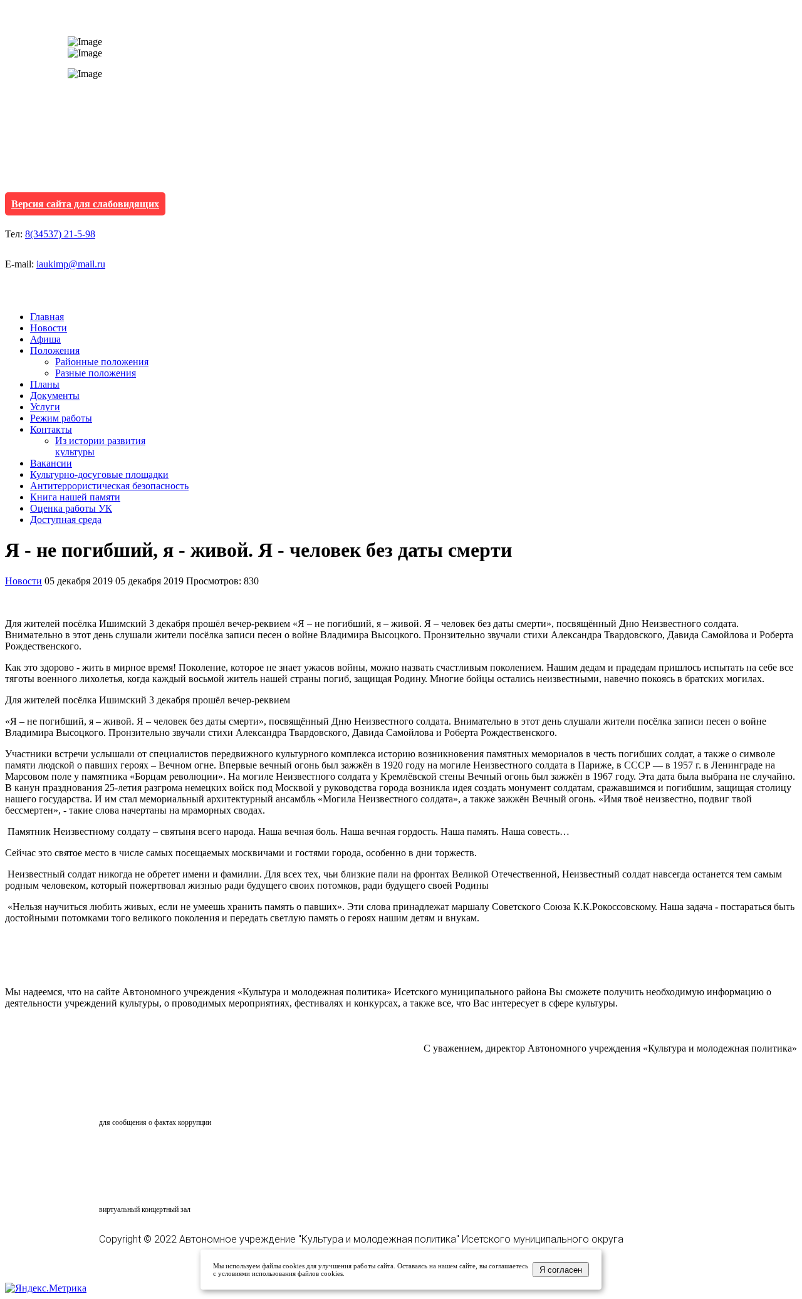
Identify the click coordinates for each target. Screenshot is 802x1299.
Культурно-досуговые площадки (99, 474)
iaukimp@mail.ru (70, 264)
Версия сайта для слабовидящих (85, 204)
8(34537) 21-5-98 (60, 234)
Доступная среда (66, 519)
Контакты (51, 429)
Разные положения (95, 373)
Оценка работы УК (71, 508)
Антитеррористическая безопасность (109, 485)
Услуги (45, 406)
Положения (55, 350)
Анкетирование (157, 1153)
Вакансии (51, 463)
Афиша (45, 339)
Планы (45, 384)
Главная (47, 316)
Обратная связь (154, 1098)
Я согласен (560, 1270)
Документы (55, 395)
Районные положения (101, 361)
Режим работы (61, 418)
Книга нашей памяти (75, 497)
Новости (48, 328)
